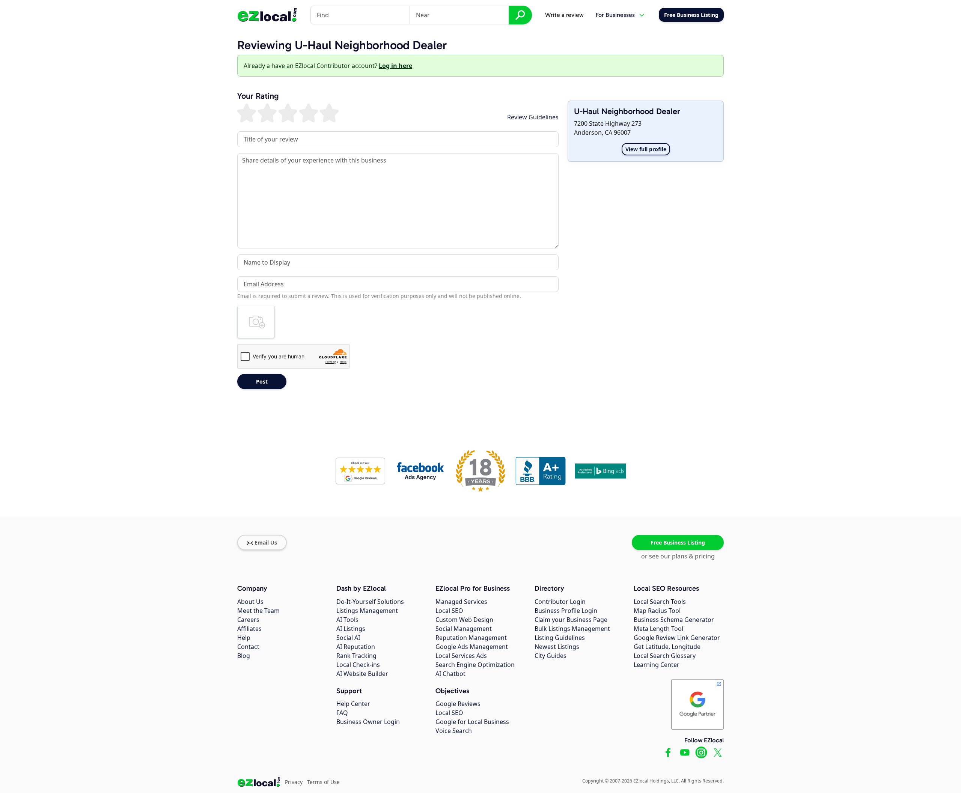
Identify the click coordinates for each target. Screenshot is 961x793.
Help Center (353, 704)
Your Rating (258, 96)
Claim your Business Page (571, 619)
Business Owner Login (368, 722)
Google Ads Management (471, 647)
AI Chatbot (450, 674)
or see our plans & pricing (678, 556)
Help (243, 637)
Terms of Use (323, 781)
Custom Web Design (464, 619)
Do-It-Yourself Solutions (370, 601)
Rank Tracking (356, 656)
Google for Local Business (472, 722)
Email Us (266, 542)
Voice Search (453, 731)
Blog (243, 656)
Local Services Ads (461, 656)
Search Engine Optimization (475, 665)
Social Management (463, 628)
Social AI (348, 637)
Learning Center (656, 665)
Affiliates (249, 628)
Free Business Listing (678, 542)
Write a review (564, 14)
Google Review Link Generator (677, 637)
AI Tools (347, 619)
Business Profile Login (566, 610)
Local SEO (449, 610)
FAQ (342, 713)
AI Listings (350, 628)
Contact (248, 647)
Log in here (395, 66)
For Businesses (615, 14)
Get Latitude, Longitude (667, 647)
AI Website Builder (362, 674)
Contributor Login (560, 601)
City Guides (550, 656)
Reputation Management (471, 637)
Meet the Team (258, 610)
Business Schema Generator (674, 619)
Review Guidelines (533, 117)
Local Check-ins (358, 665)
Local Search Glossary (665, 656)
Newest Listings (557, 647)
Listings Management (367, 610)
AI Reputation (355, 647)
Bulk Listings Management (572, 628)
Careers (248, 619)
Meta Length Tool (658, 628)
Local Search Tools (660, 601)
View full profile (645, 149)
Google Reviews (457, 704)
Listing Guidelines (560, 637)
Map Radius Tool (657, 610)
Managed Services (461, 601)
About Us (250, 601)
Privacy (294, 781)
